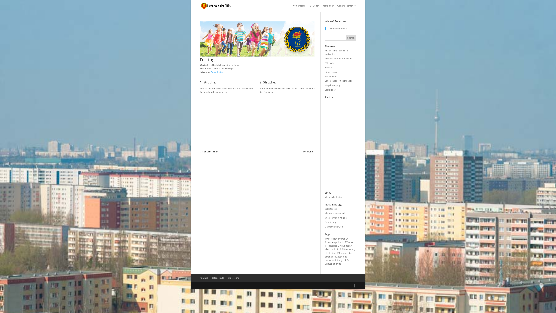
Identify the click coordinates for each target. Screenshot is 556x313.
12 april (349, 242)
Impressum (233, 277)
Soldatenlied (331, 209)
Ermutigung (330, 222)
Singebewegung (332, 85)
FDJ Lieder (314, 6)
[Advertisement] (258, 122)
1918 (338, 249)
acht (342, 242)
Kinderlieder (331, 72)
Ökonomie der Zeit (334, 226)
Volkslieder (328, 6)
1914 (328, 238)
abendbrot (331, 256)
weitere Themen (345, 6)
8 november (338, 238)
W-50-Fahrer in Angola (336, 217)
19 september (345, 253)
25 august (340, 260)
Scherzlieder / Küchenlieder (338, 80)
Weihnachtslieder (333, 197)
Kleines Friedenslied (335, 213)
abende (337, 263)
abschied (330, 249)
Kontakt (204, 277)
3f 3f (327, 253)
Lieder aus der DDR (338, 28)
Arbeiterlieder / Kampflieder (338, 58)
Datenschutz (218, 277)
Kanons (328, 67)
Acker (328, 242)
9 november (345, 245)
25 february (348, 249)
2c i (348, 238)
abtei (333, 253)
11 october (331, 245)
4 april (335, 242)
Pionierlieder (298, 6)
